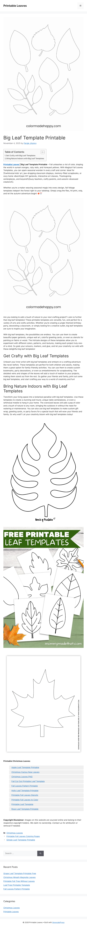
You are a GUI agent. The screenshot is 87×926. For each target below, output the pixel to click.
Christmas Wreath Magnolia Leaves (19, 877)
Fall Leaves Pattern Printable (24, 786)
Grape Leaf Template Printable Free (19, 873)
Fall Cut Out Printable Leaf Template (28, 781)
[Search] (40, 853)
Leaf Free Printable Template (16, 885)
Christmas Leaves (14, 833)
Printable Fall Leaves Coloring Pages (23, 836)
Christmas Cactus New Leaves (25, 772)
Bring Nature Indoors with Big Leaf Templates (25, 158)
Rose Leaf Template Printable (24, 809)
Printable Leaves (15, 5)
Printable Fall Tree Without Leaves (19, 881)
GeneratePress (58, 922)
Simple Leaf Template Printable (20, 840)
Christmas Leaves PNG (22, 777)
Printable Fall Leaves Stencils (24, 795)
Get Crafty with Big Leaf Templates (20, 155)
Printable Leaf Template (22, 804)
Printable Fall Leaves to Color (24, 800)
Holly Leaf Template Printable (24, 790)
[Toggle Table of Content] (41, 152)
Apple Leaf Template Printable (25, 767)
